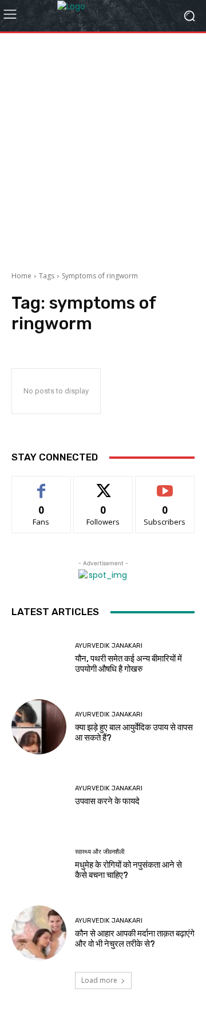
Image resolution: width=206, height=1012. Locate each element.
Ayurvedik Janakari (108, 646)
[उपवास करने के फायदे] (38, 795)
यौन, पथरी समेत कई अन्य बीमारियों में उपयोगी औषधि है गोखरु (128, 663)
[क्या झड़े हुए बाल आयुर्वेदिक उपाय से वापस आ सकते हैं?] (38, 726)
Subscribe (165, 485)
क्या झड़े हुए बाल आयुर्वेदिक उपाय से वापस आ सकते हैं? (134, 732)
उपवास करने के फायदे (107, 801)
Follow (103, 485)
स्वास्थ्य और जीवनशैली (99, 852)
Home (21, 276)
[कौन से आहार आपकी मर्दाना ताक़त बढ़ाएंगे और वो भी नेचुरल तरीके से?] (38, 932)
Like (41, 485)
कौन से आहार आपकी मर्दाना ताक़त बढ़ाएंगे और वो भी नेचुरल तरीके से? (135, 938)
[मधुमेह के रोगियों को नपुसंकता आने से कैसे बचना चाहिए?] (38, 864)
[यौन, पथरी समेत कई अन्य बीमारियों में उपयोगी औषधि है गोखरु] (38, 658)
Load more (99, 980)
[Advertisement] (103, 148)
